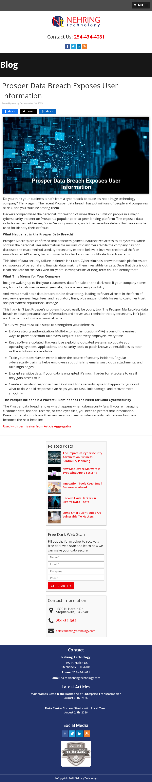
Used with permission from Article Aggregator (37, 426)
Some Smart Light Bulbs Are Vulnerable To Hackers (82, 515)
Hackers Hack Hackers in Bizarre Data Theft (79, 500)
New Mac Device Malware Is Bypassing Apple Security (81, 471)
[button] (141, 5)
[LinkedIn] (79, 46)
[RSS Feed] (84, 46)
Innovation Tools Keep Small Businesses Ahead (82, 485)
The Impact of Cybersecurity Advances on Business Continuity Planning (82, 457)
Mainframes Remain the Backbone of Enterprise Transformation (76, 694)
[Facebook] (67, 46)
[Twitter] (73, 46)
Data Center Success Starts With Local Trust (76, 708)
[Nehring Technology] (76, 21)
